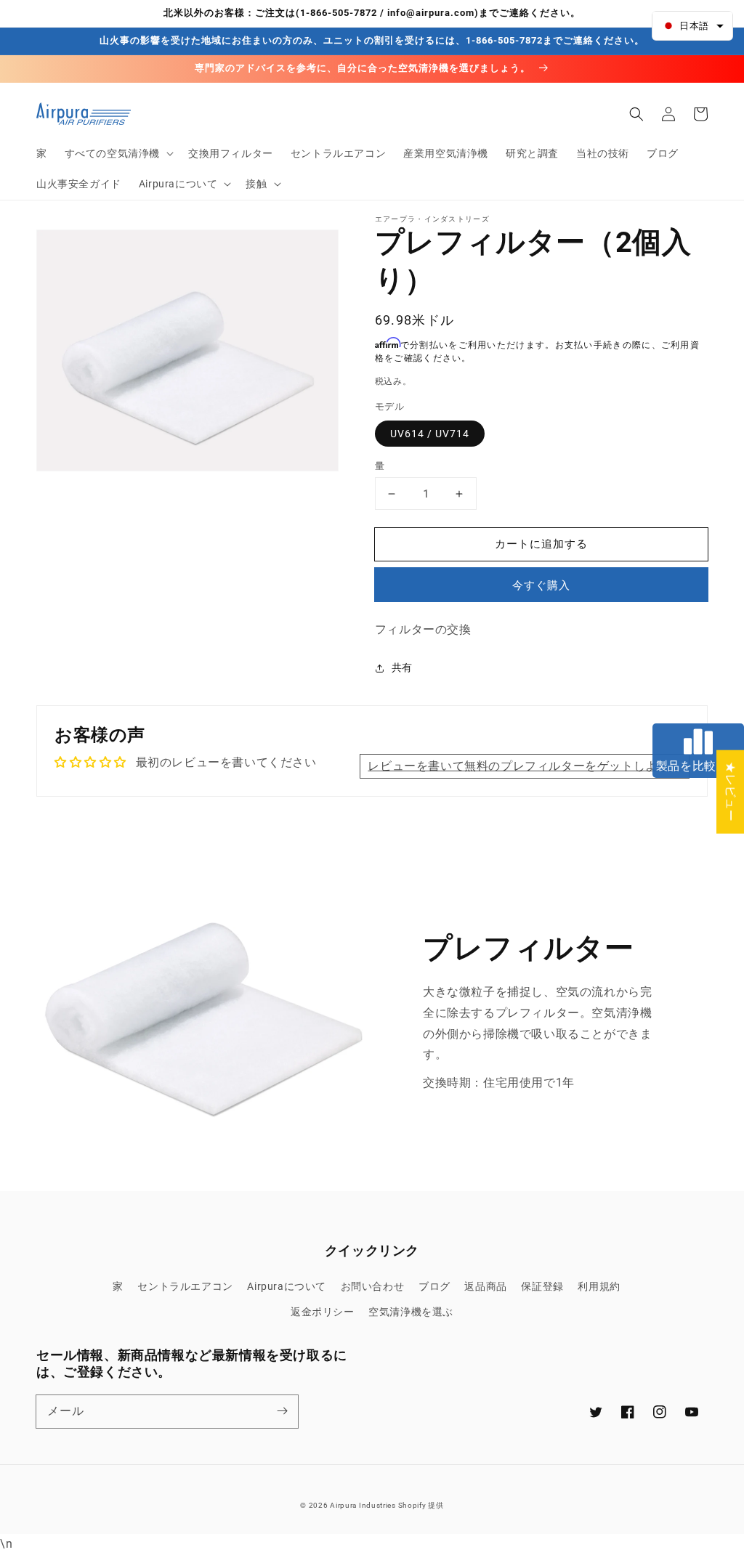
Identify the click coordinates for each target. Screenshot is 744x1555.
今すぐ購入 (541, 585)
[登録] (282, 1411)
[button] (117, 153)
